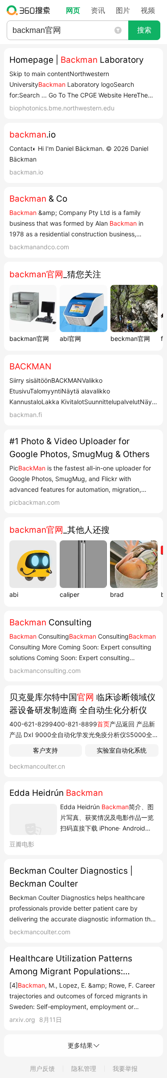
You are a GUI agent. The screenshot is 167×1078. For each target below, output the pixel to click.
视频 (148, 10)
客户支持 (45, 750)
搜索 (144, 30)
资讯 (98, 10)
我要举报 (125, 1068)
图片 (123, 10)
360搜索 (30, 10)
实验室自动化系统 (122, 750)
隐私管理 (83, 1068)
